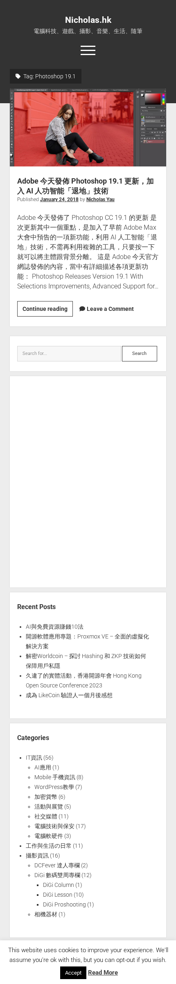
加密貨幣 (45, 796)
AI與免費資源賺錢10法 (54, 626)
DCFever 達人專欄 (57, 865)
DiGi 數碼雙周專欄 (57, 875)
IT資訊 (34, 757)
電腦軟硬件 (48, 836)
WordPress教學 (54, 787)
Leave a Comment (110, 309)
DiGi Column (58, 885)
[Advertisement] (88, 482)
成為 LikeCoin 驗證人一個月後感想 (69, 695)
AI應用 (42, 767)
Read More (103, 972)
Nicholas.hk (88, 20)
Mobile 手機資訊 (54, 777)
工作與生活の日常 (49, 845)
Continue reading (48, 311)
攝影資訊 (37, 855)
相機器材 (45, 914)
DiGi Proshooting (64, 904)
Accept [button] (73, 973)
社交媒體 (45, 816)
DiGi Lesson (57, 894)
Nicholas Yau (100, 199)
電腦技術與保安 (54, 826)
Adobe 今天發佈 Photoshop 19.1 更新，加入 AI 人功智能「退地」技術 (88, 127)
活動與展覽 (48, 806)
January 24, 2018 (59, 199)
